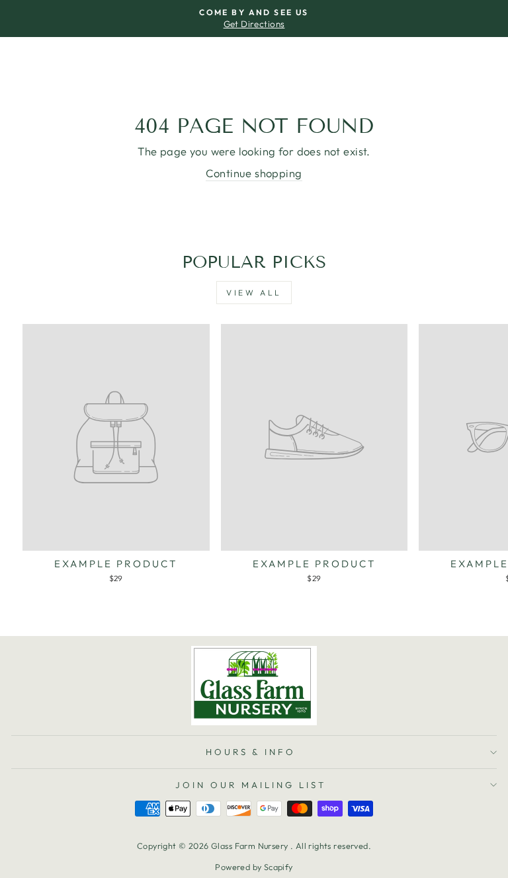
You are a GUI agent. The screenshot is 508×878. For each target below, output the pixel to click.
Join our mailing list (250, 784)
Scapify (278, 866)
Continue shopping (254, 173)
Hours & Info (251, 751)
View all (254, 293)
